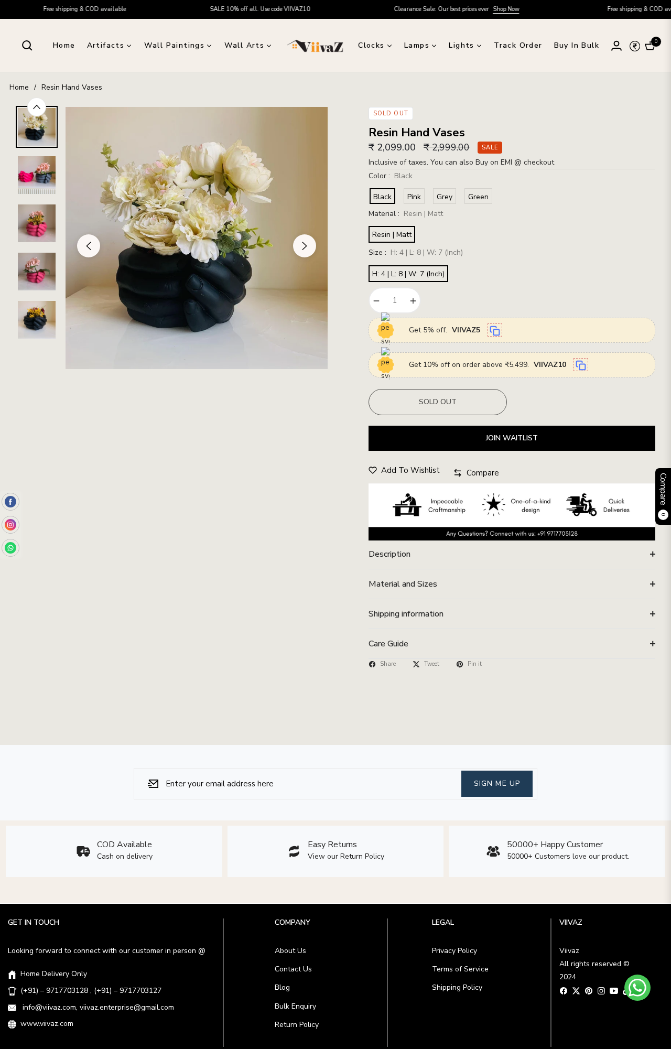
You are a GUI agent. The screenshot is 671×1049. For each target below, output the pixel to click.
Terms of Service (460, 969)
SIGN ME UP (497, 783)
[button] (27, 46)
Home (19, 87)
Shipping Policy (457, 987)
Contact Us (293, 969)
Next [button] (304, 245)
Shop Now (477, 9)
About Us (290, 951)
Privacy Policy (454, 951)
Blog (282, 987)
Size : (416, 252)
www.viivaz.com (46, 1024)
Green (478, 197)
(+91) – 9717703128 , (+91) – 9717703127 (90, 991)
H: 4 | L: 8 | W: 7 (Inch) (408, 274)
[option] (197, 238)
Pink (414, 197)
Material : (406, 214)
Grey (444, 197)
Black (382, 197)
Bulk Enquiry (295, 1006)
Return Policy (297, 1025)
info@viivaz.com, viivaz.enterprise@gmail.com (97, 1007)
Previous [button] (88, 245)
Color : (391, 176)
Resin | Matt (392, 235)
